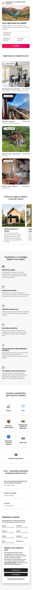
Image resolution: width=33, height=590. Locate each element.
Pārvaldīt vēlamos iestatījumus (15, 579)
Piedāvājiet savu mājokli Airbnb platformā (15, 2)
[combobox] (15, 35)
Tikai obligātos (16, 574)
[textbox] (8, 41)
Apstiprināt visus (16, 570)
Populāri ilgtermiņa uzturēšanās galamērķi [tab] (13, 520)
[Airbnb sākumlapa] (3, 2)
